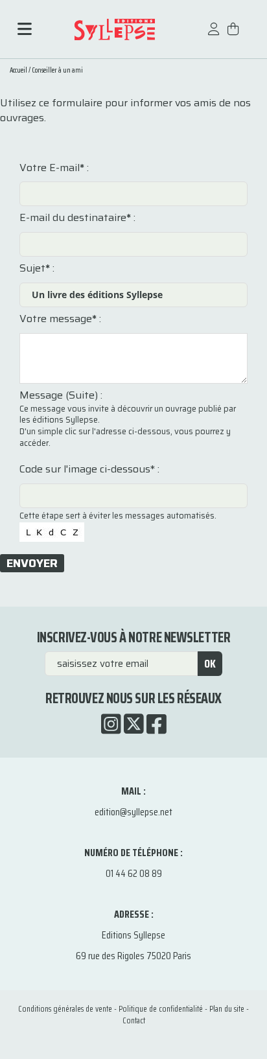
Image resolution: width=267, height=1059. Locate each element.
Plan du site (226, 1009)
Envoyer (32, 563)
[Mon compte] (214, 35)
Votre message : (60, 319)
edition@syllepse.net (133, 812)
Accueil (18, 70)
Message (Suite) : (60, 395)
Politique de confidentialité (161, 1009)
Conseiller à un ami (57, 70)
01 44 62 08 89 (134, 873)
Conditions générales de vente (65, 1009)
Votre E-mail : (54, 168)
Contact (133, 1020)
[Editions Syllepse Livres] (114, 29)
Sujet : (36, 268)
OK (210, 664)
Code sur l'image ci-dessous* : (89, 469)
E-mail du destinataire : (77, 218)
